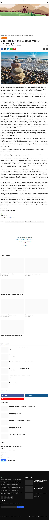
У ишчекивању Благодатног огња (33, 274)
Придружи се (20, 506)
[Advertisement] (24, 25)
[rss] (11, 497)
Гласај (3, 460)
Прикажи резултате (10, 460)
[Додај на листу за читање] (47, 49)
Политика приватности (42, 516)
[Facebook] (2, 497)
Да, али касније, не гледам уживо (8, 450)
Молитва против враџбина (15, 413)
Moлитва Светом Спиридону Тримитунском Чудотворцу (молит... (23, 406)
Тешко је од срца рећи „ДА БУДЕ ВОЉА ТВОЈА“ (19, 368)
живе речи (41, 221)
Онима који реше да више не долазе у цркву (11, 335)
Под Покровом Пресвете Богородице (10, 274)
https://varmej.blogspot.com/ (9, 217)
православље (21, 221)
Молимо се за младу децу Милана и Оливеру (39, 488)
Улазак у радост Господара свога (8, 314)
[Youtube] (8, 497)
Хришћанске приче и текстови (11, 221)
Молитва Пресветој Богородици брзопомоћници (19, 420)
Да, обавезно (4, 448)
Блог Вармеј (35, 221)
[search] (47, 2)
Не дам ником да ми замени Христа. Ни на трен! (12, 294)
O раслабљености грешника (15, 354)
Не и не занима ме (5, 456)
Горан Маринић (11, 35)
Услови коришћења (33, 516)
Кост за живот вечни (30, 314)
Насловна (2, 35)
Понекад (3, 452)
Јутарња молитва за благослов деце (17, 434)
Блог (6, 35)
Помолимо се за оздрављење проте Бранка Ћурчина (40, 481)
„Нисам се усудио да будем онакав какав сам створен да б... (22, 375)
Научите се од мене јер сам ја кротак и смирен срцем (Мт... (21, 361)
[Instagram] (5, 497)
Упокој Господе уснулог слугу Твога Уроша (40, 494)
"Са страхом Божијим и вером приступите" (18, 347)
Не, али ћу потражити (6, 454)
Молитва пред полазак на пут (15, 427)
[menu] (1, 2)
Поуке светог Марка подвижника (16, 382)
